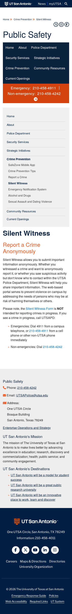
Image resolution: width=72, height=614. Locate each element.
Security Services (17, 58)
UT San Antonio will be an (36, 497)
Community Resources (49, 68)
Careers (11, 561)
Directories (57, 561)
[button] (66, 3)
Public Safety (27, 34)
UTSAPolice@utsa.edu (32, 395)
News (42, 3)
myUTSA (55, 3)
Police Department (43, 47)
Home (6, 19)
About (22, 47)
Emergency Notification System (28, 189)
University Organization (36, 566)
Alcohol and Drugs (20, 195)
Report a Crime (18, 177)
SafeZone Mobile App (22, 165)
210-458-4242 (49, 93)
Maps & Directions (33, 561)
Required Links (39, 601)
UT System (57, 601)
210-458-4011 (45, 538)
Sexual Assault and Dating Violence (31, 201)
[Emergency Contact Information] (36, 98)
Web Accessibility (16, 601)
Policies (53, 595)
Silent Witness (43, 19)
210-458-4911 (44, 87)
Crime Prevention (22, 19)
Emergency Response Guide (29, 595)
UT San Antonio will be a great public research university (36, 487)
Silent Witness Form (39, 308)
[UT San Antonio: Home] (18, 4)
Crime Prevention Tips (23, 171)
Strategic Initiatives (47, 58)
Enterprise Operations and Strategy (27, 428)
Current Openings (18, 78)
